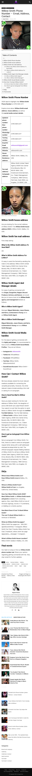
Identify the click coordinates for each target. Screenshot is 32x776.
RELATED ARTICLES (7, 617)
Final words (7, 92)
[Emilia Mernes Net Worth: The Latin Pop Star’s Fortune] (5, 622)
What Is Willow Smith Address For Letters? (16, 71)
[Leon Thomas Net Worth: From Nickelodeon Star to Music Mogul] (5, 629)
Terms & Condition (24, 771)
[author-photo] (16, 590)
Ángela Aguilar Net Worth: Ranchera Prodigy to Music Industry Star (18, 681)
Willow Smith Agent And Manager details (16, 74)
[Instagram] (16, 610)
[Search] (30, 2)
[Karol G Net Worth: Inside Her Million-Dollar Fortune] (5, 644)
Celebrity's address (6, 564)
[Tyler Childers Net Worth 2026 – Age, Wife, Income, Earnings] (5, 637)
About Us (18, 769)
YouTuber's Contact (7, 761)
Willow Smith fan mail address (13, 64)
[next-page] (5, 687)
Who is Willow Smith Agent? (14, 76)
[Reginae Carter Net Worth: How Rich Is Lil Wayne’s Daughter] (5, 659)
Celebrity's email (24, 564)
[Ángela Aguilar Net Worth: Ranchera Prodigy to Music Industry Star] (5, 681)
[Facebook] (12, 610)
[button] (2, 2)
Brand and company (7, 749)
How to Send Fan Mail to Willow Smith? (17, 84)
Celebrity (3, 8)
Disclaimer (16, 771)
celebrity (22, 562)
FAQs (5, 89)
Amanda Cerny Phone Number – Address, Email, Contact (8, 575)
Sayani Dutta (5, 19)
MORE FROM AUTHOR (19, 617)
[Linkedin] (19, 610)
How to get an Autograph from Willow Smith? (17, 86)
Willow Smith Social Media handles (14, 80)
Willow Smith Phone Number (12, 60)
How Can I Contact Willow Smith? (14, 82)
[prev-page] (2, 687)
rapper (20, 565)
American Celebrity (14, 562)
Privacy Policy (12, 769)
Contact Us (23, 769)
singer (25, 565)
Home (6, 769)
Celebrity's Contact (10, 8)
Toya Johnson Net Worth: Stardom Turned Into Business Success (19, 651)
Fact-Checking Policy (8, 771)
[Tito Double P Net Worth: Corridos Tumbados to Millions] (5, 674)
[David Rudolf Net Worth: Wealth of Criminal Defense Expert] (5, 666)
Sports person (5, 756)
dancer (16, 565)
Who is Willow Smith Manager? (15, 78)
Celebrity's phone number (7, 565)
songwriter (4, 567)
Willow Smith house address (12, 62)
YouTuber (4, 758)
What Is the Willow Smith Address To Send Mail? (16, 67)
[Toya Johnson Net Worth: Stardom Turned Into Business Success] (5, 651)
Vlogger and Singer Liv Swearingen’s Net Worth (24, 574)
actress (7, 562)
